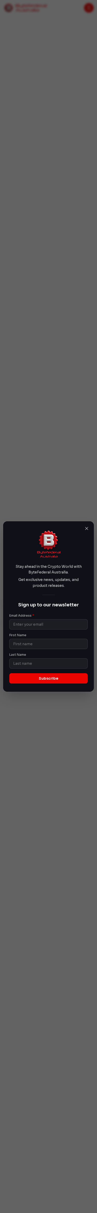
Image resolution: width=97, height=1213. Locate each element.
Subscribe (48, 678)
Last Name (17, 655)
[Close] (87, 528)
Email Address (21, 615)
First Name (17, 635)
